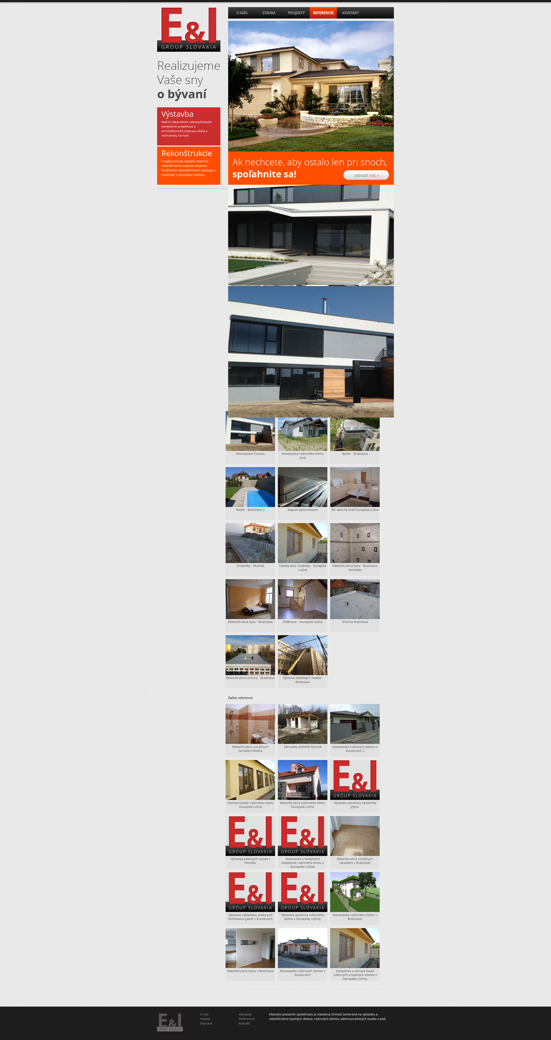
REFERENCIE (323, 13)
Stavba (205, 1019)
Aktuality (245, 1014)
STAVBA (268, 13)
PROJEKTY (296, 13)
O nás (204, 1014)
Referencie (246, 1019)
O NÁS (241, 13)
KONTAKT (350, 13)
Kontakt (244, 1023)
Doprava (206, 1023)
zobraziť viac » (366, 175)
